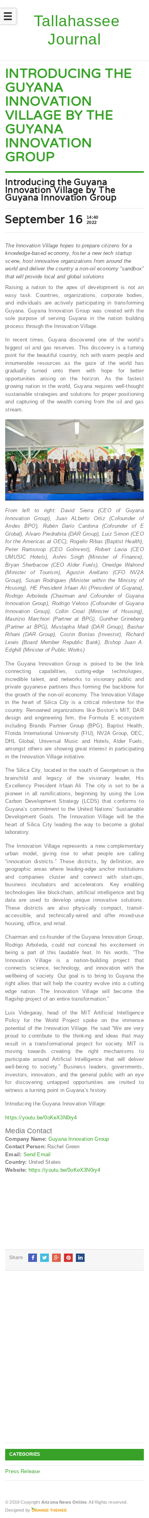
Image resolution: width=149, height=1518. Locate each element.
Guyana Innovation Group (78, 1139)
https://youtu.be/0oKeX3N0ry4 (41, 1118)
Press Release (22, 1471)
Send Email (37, 1154)
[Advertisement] (74, 1362)
